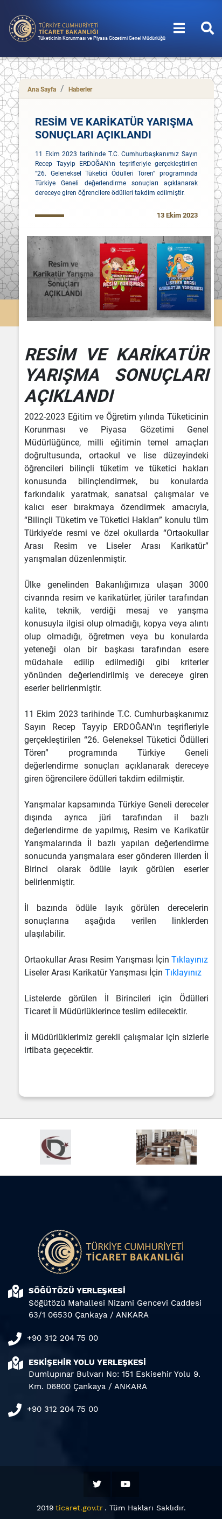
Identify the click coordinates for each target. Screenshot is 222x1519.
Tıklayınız (189, 959)
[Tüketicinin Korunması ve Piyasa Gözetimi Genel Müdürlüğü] (54, 28)
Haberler (80, 89)
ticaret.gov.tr (79, 1507)
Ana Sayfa (41, 89)
